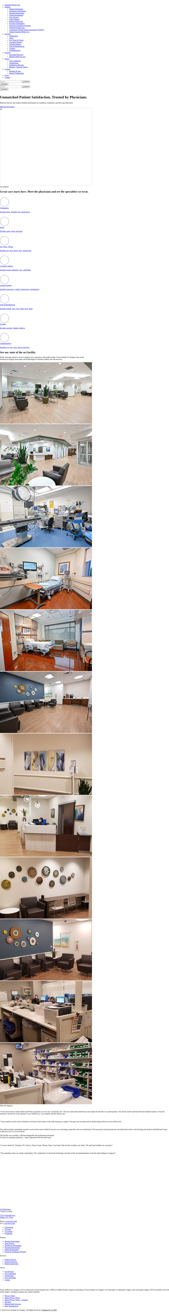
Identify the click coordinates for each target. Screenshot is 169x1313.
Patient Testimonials (16, 73)
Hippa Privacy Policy (12, 1298)
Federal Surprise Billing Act (19, 32)
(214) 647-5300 (11, 1221)
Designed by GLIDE (49, 1310)
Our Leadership (15, 61)
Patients (7, 7)
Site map (8, 1302)
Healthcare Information (17, 11)
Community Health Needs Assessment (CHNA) (26, 30)
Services (8, 34)
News (7, 75)
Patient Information (16, 9)
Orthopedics (13, 36)
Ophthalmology (15, 51)
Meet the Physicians (7, 107)
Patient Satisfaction (16, 21)
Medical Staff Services (17, 57)
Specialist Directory (16, 55)
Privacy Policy (10, 1296)
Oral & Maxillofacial (16, 46)
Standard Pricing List (12, 5)
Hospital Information (16, 13)
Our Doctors (9, 1272)
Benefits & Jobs (15, 71)
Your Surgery (14, 17)
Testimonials (13, 63)
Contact (7, 77)
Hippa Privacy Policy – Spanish (16, 1300)
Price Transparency (12, 1306)
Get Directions (5, 1209)
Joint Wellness (14, 19)
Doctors (7, 53)
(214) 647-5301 (9, 1223)
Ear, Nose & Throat (16, 40)
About (7, 59)
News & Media (10, 1278)
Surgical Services (11, 1262)
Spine (11, 38)
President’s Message (16, 65)
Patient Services (10, 1260)
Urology (12, 48)
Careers (7, 69)
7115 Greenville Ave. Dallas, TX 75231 (7, 1216)
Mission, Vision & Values (18, 67)
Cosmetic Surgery (15, 42)
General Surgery (15, 44)
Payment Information (16, 24)
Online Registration (16, 15)
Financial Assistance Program (20, 26)
